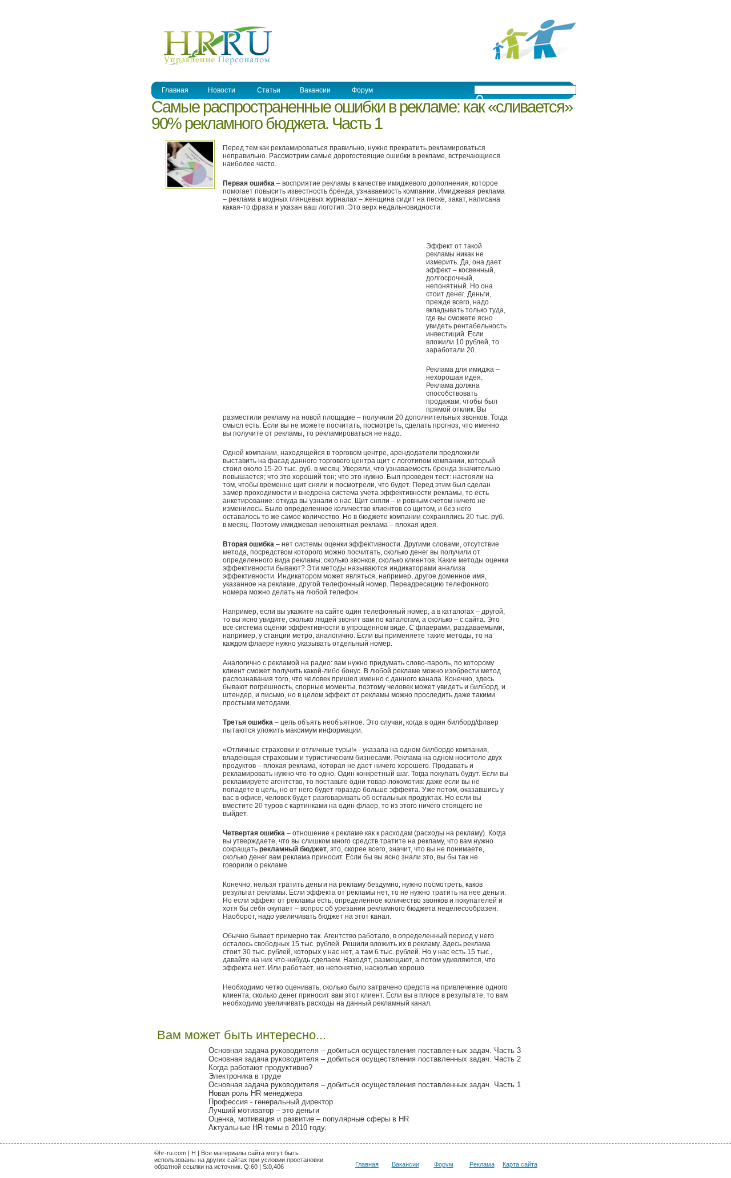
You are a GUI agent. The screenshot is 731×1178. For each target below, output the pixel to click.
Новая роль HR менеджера (255, 1093)
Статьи (268, 90)
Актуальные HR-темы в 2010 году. (267, 1127)
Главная (175, 90)
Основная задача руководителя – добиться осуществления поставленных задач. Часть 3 (364, 1050)
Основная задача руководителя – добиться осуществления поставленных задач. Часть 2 (364, 1059)
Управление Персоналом (194, 8)
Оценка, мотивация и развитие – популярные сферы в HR (308, 1119)
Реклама (482, 1164)
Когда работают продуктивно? (260, 1067)
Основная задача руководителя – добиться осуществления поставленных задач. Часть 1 (364, 1084)
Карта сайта (520, 1164)
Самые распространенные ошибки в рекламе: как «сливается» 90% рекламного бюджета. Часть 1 (361, 115)
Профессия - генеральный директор (270, 1101)
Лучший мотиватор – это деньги (263, 1110)
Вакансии (315, 90)
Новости (221, 90)
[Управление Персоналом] (212, 64)
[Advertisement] (319, 316)
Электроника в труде (244, 1076)
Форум (362, 90)
